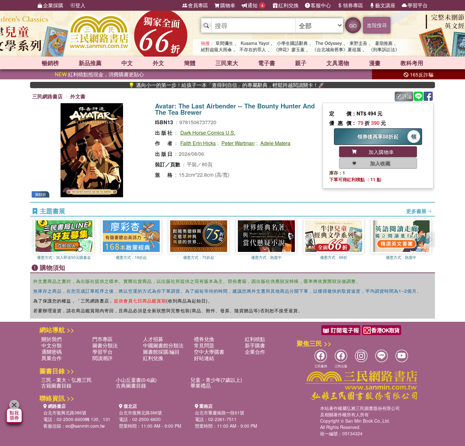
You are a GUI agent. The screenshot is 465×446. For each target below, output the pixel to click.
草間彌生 (224, 43)
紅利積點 (255, 339)
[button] (430, 240)
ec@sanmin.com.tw (85, 426)
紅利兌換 (288, 5)
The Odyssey (328, 43)
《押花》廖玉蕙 (289, 49)
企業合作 (255, 351)
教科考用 (411, 63)
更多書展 (417, 211)
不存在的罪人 (252, 49)
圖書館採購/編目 (161, 351)
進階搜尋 (377, 25)
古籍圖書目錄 (56, 385)
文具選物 (337, 63)
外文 (158, 63)
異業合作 (51, 358)
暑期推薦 (384, 43)
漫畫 (375, 63)
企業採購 (53, 5)
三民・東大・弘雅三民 (66, 379)
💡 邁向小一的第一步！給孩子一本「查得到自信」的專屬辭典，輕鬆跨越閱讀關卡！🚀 (213, 85)
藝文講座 (385, 5)
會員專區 (198, 5)
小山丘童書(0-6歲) (136, 379)
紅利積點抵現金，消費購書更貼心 (99, 74)
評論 (407, 96)
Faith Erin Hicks (198, 143)
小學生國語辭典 (292, 43)
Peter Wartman (238, 143)
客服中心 (321, 5)
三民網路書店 (47, 96)
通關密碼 (51, 351)
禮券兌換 (204, 339)
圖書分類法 (105, 345)
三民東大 (226, 63)
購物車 (227, 5)
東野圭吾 (358, 43)
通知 (255, 5)
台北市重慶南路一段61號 (219, 412)
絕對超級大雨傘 (216, 49)
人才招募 (153, 339)
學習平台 (417, 5)
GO (353, 25)
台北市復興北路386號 (64, 412)
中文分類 (51, 345)
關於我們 (51, 339)
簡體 (189, 63)
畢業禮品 (200, 385)
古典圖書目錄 (131, 385)
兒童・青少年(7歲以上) (216, 379)
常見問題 (204, 345)
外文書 (77, 96)
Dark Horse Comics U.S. (207, 132)
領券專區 (353, 5)
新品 (90, 63)
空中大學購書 (209, 351)
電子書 (266, 63)
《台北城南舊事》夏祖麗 (336, 49)
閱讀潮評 (102, 358)
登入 (80, 5)
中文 (127, 63)
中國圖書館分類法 (163, 345)
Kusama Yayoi (255, 43)
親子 (301, 63)
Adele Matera (275, 143)
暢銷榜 (50, 63)
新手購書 (255, 345)
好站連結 (204, 358)
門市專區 (102, 339)
